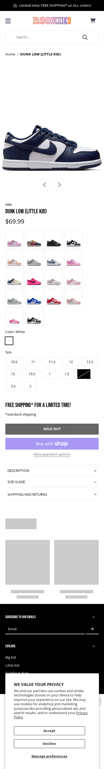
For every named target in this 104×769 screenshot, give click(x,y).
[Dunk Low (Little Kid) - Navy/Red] (34, 239)
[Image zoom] (52, 123)
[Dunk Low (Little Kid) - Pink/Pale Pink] (73, 258)
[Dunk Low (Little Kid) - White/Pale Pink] (14, 258)
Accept (49, 731)
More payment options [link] (52, 455)
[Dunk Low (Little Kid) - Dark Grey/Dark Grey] (53, 239)
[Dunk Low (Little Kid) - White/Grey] (14, 297)
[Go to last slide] (44, 185)
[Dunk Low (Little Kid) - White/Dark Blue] (53, 258)
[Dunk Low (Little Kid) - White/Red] (53, 297)
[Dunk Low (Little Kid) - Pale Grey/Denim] (14, 278)
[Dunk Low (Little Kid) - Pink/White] (14, 239)
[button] (52, 429)
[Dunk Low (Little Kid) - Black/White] (73, 239)
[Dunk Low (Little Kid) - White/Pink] (14, 316)
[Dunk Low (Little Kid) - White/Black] (34, 316)
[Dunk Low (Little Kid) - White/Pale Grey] (34, 258)
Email (12, 629)
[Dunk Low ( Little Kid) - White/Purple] (53, 278)
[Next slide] (59, 185)
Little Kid (12, 665)
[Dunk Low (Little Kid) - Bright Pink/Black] (34, 278)
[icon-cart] (93, 20)
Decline (49, 743)
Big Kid (10, 657)
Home (10, 54)
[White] (9, 341)
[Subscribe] (92, 629)
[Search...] (85, 37)
